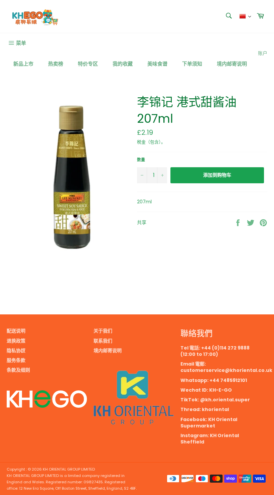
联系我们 (103, 340)
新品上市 (23, 63)
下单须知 (192, 63)
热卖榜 (55, 63)
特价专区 (88, 63)
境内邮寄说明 (232, 63)
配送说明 (16, 330)
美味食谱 (157, 63)
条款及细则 (18, 370)
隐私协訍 (16, 350)
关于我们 (103, 330)
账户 (262, 53)
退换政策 (16, 340)
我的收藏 (123, 63)
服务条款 (16, 360)
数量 (141, 160)
